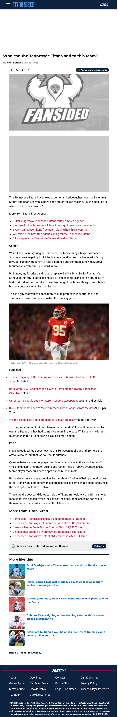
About (12, 677)
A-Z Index (14, 694)
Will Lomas (14, 62)
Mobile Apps (16, 683)
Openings (35, 677)
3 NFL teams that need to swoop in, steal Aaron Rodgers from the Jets (52, 408)
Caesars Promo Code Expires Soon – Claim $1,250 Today (48, 527)
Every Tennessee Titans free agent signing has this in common (51, 229)
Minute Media (22, 703)
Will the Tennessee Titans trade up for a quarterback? (41, 419)
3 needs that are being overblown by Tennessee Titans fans (49, 531)
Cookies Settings (40, 694)
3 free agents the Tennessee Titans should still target (45, 238)
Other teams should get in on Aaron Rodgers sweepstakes (44, 400)
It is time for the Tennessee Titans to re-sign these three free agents (54, 225)
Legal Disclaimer (65, 689)
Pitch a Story (63, 683)
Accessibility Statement (95, 689)
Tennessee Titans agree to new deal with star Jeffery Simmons (51, 523)
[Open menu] (8, 4)
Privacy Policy (89, 683)
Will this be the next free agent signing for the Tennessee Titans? (52, 234)
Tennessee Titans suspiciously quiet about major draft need (49, 518)
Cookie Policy (38, 689)
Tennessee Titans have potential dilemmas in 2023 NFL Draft (50, 536)
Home (12, 652)
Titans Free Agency (30, 652)
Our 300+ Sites (89, 677)
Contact (60, 677)
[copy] (28, 70)
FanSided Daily (39, 683)
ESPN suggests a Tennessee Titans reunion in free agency (48, 221)
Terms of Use (17, 689)
